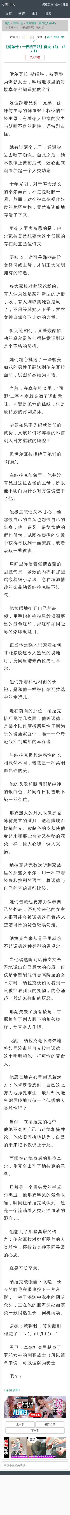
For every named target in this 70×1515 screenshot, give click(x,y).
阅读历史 (47, 4)
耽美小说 (8, 4)
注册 (65, 4)
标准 (56, 36)
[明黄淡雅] (27, 37)
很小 (49, 36)
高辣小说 (18, 23)
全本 (35, 13)
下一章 (35, 1430)
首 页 (8, 13)
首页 (7, 23)
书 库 (21, 13)
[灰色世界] (32, 37)
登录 (58, 4)
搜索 (48, 13)
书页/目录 (50, 1424)
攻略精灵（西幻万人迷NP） (41, 23)
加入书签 (35, 57)
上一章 (20, 1424)
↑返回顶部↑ (12, 1390)
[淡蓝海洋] (23, 37)
